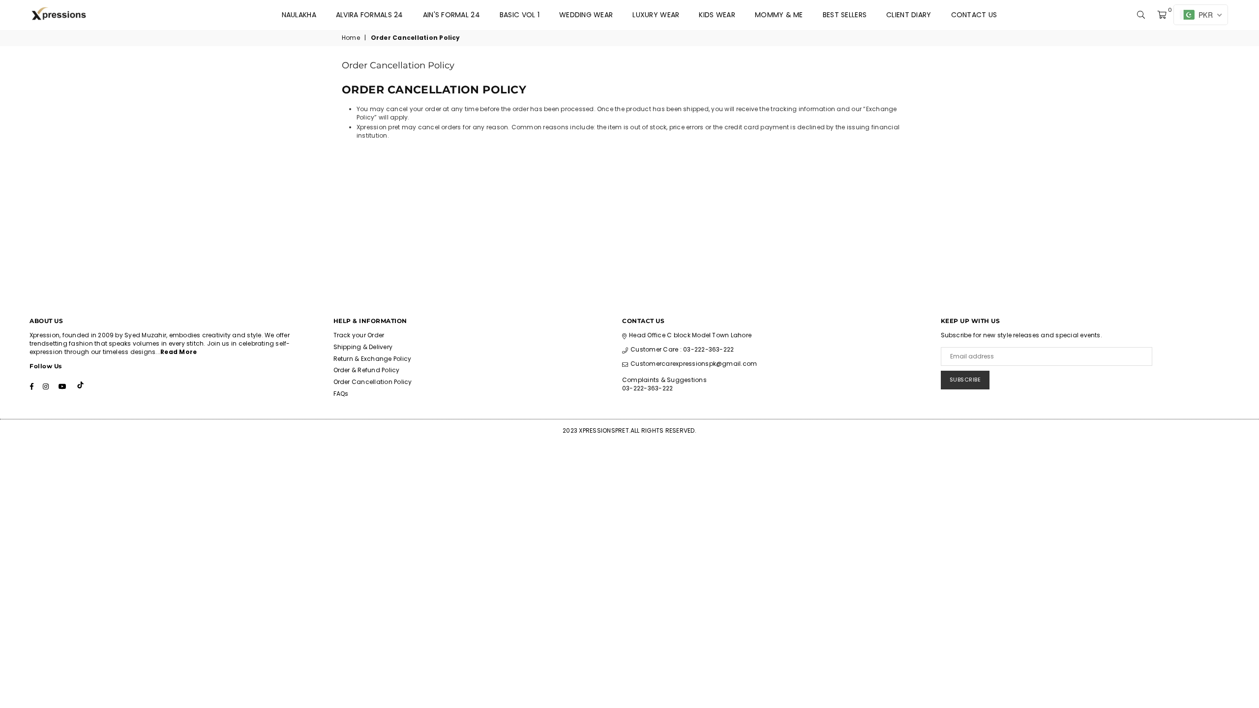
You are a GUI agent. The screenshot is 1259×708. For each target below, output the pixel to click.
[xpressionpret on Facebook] (32, 386)
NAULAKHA (299, 15)
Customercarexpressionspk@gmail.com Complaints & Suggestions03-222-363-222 (689, 375)
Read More (178, 352)
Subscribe (965, 380)
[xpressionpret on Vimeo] (81, 386)
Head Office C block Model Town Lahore (690, 335)
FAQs (341, 393)
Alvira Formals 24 (369, 15)
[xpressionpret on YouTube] (62, 386)
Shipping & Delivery (363, 347)
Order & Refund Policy (366, 370)
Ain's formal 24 (451, 15)
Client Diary (908, 15)
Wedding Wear (586, 15)
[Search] (1141, 14)
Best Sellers (845, 15)
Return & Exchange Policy (372, 358)
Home (351, 38)
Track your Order (359, 335)
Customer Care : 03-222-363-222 (682, 349)
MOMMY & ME (779, 15)
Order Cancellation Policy (372, 382)
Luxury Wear (655, 15)
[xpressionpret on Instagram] (45, 386)
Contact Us (974, 15)
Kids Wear (717, 15)
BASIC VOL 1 (520, 15)
